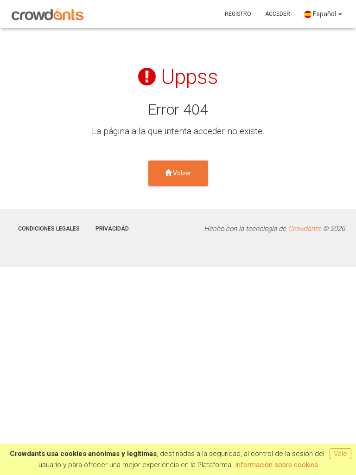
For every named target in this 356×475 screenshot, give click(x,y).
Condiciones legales (49, 228)
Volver (181, 173)
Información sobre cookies (276, 465)
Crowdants (304, 229)
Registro (238, 14)
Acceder (277, 14)
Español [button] (324, 14)
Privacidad (112, 228)
